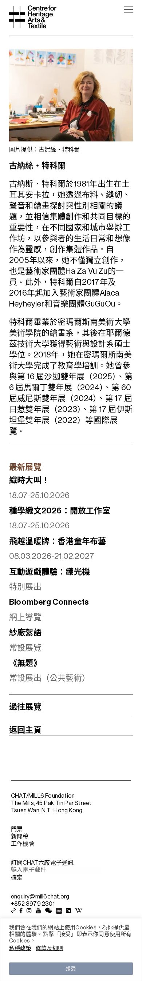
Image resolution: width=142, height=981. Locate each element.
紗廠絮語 (25, 633)
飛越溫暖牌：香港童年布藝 (57, 541)
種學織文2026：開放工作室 (59, 511)
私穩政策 (20, 948)
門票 (17, 829)
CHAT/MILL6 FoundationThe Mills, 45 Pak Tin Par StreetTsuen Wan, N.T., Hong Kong (51, 803)
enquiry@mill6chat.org (40, 897)
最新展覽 (25, 467)
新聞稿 (20, 837)
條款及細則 (49, 948)
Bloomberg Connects (49, 602)
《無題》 (25, 663)
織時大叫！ (29, 480)
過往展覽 (25, 707)
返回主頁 (25, 730)
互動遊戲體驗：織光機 (49, 572)
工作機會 (23, 844)
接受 (71, 968)
